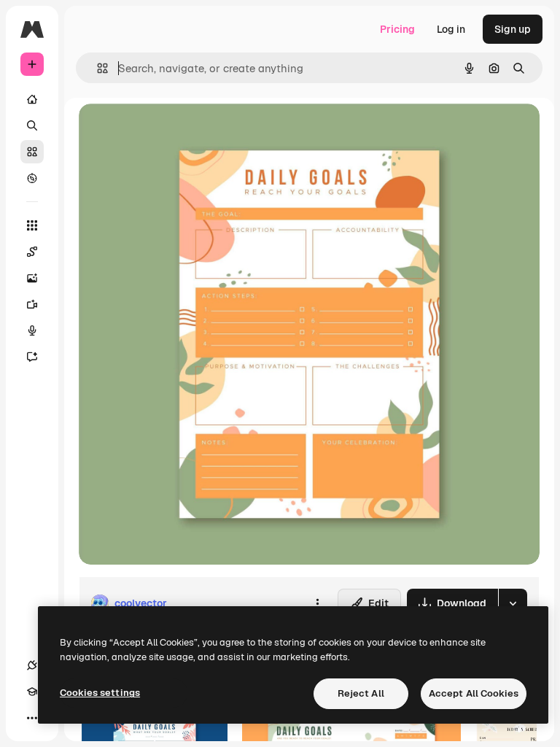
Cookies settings (100, 692)
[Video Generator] (32, 304)
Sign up (512, 29)
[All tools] (32, 225)
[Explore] (32, 178)
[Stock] (32, 151)
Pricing (397, 29)
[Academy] (32, 691)
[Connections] (32, 665)
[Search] (32, 125)
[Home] (32, 99)
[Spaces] (32, 251)
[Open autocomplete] (97, 68)
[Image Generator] (32, 278)
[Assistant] (32, 356)
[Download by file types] (512, 603)
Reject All (361, 693)
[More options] (317, 603)
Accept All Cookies (473, 693)
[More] (32, 717)
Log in (451, 29)
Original (172, 131)
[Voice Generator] (32, 330)
